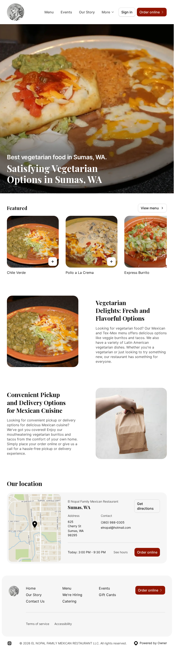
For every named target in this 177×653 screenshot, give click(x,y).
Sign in (127, 12)
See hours (121, 552)
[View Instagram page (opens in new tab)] (9, 643)
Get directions (145, 506)
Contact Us (35, 601)
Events (66, 12)
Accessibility (63, 624)
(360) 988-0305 (113, 523)
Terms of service (37, 624)
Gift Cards (107, 595)
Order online (147, 552)
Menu (49, 12)
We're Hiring (72, 595)
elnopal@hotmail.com (116, 528)
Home (31, 588)
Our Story (87, 12)
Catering (69, 601)
